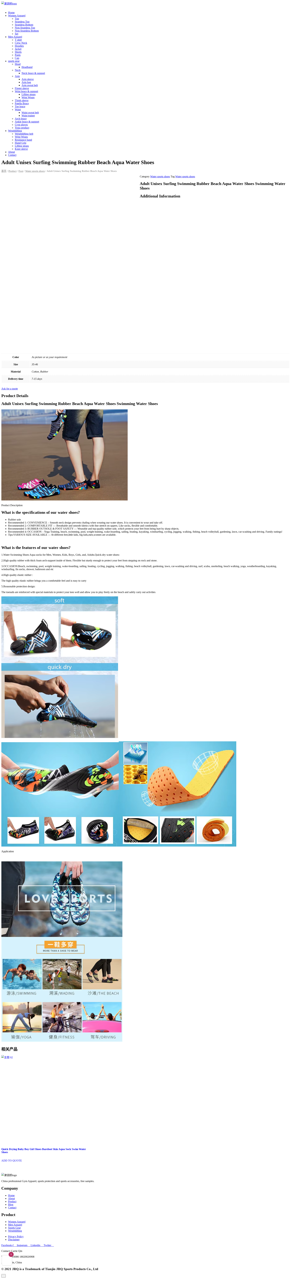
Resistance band (23, 139)
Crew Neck (21, 42)
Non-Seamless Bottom (27, 30)
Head (18, 64)
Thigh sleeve (21, 100)
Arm (17, 76)
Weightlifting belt (24, 133)
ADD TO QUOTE (11, 1160)
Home (11, 12)
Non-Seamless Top (25, 27)
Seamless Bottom (24, 24)
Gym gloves (21, 124)
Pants (18, 55)
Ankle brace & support (27, 121)
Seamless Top (22, 21)
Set (16, 33)
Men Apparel (15, 36)
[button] (9, 388)
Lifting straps (29, 94)
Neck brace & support (33, 73)
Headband (27, 67)
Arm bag (26, 82)
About (11, 151)
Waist (18, 109)
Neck (18, 70)
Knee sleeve (21, 148)
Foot (21, 171)
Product (12, 171)
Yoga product (22, 127)
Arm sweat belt (30, 85)
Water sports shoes (35, 171)
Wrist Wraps (28, 97)
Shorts (18, 52)
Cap (17, 58)
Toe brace (20, 106)
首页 (3, 171)
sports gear (14, 61)
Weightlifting (15, 130)
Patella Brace (22, 103)
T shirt (18, 39)
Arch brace (21, 118)
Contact (12, 155)
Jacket (18, 48)
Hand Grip (20, 142)
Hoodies (19, 45)
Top (17, 18)
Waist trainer (28, 115)
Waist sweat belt (30, 112)
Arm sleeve (28, 79)
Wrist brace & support (26, 91)
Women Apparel (16, 15)
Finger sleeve (22, 88)
